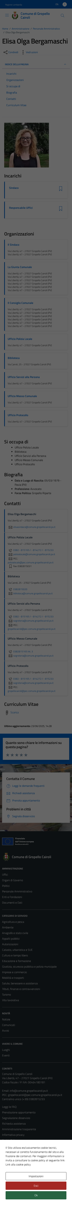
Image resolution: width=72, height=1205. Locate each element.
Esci (36, 1185)
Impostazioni (36, 1176)
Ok (36, 1195)
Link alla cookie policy (18, 1164)
